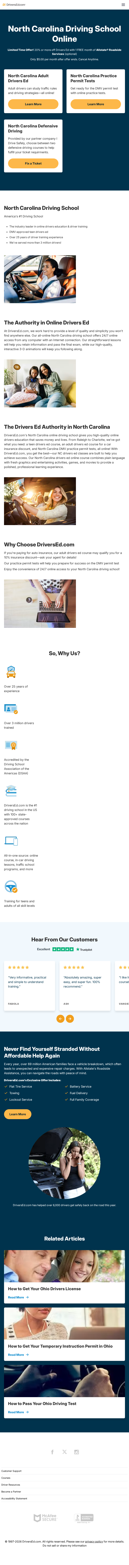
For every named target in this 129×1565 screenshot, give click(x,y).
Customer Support (11, 1470)
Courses (5, 1477)
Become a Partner (11, 1491)
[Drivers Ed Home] (14, 5)
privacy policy (94, 1541)
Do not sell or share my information (65, 1545)
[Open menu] (123, 5)
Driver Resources (10, 1484)
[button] (59, 1018)
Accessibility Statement (14, 1498)
